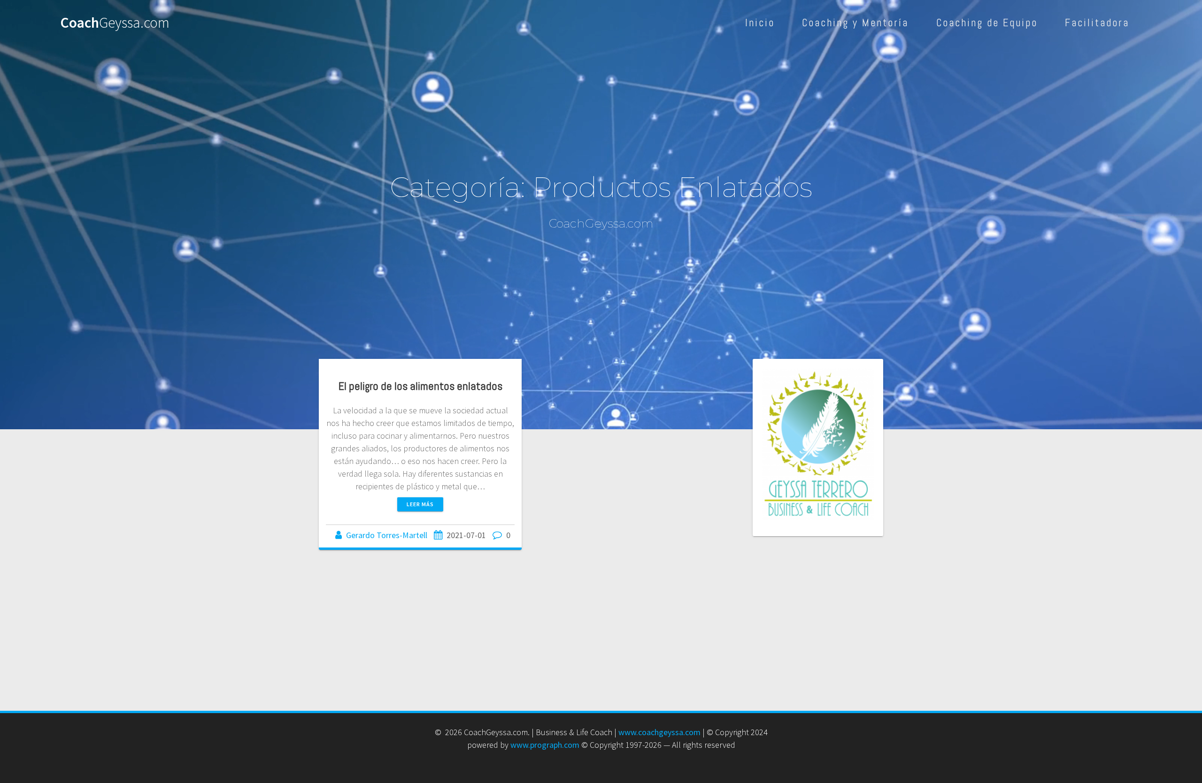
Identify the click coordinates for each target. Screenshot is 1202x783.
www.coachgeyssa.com (659, 732)
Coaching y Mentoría (855, 23)
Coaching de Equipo (987, 23)
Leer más (420, 504)
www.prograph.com (544, 744)
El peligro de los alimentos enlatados (420, 386)
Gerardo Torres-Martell (386, 535)
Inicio (760, 23)
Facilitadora (1097, 23)
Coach (115, 22)
